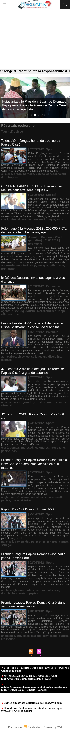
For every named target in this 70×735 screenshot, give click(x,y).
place (15, 500)
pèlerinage (57, 265)
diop (33, 265)
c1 (18, 497)
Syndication (34, 727)
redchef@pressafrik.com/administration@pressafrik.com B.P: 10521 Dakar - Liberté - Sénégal (34, 688)
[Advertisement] (35, 39)
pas (14, 451)
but (19, 635)
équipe (29, 541)
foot (38, 541)
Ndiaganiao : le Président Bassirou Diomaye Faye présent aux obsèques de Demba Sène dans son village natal (34, 105)
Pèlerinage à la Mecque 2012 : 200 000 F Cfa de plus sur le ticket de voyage (33, 230)
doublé (5, 593)
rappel (62, 311)
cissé (8, 173)
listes (41, 402)
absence (6, 402)
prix (3, 268)
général (15, 219)
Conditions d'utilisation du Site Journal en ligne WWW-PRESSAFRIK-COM (31, 710)
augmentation (10, 265)
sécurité (13, 314)
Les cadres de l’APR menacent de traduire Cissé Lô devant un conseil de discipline (32, 325)
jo (35, 402)
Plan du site (15, 727)
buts (28, 590)
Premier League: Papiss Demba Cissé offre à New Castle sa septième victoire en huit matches (34, 464)
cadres (11, 356)
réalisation (8, 639)
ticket (11, 268)
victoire (25, 500)
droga (18, 173)
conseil (31, 356)
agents (5, 311)
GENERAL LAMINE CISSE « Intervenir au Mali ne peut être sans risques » (31, 188)
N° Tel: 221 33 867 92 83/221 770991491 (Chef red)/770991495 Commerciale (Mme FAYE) (29, 677)
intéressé (26, 447)
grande (27, 402)
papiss (40, 173)
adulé (5, 590)
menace (6, 359)
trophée (13, 177)
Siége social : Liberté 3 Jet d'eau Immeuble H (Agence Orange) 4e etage (35, 669)
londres (51, 402)
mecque (43, 265)
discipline (54, 356)
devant (42, 356)
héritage (28, 173)
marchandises (46, 311)
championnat (30, 497)
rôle (3, 314)
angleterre (8, 497)
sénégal (51, 173)
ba (2, 541)
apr (3, 356)
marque (36, 635)
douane (30, 311)
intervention (29, 219)
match (23, 593)
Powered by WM (52, 727)
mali (42, 219)
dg (22, 311)
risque (50, 219)
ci (2, 173)
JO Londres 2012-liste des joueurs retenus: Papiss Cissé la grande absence (32, 371)
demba (14, 447)
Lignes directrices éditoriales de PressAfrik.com (32, 702)
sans (60, 219)
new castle (57, 447)
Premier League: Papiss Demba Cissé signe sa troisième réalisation (33, 604)
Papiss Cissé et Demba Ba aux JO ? (27, 509)
